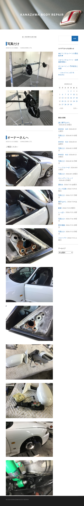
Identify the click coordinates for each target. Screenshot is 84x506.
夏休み (60, 184)
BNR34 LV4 (63, 129)
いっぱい (61, 212)
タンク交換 (62, 189)
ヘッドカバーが (64, 167)
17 (74, 98)
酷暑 (60, 208)
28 (65, 104)
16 (71, 98)
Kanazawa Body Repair (42, 14)
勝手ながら (62, 202)
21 (65, 101)
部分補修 (61, 225)
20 (62, 101)
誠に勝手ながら (64, 122)
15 (68, 98)
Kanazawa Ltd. (26, 48)
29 (68, 104)
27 (62, 104)
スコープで (62, 238)
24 (74, 101)
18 (77, 98)
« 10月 (61, 108)
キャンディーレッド (65, 178)
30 (71, 104)
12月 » (75, 108)
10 (74, 94)
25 (77, 101)
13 (62, 98)
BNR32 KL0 (63, 142)
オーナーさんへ (18, 137)
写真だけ (13, 43)
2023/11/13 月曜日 (12, 48)
